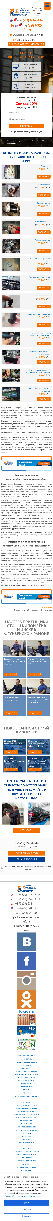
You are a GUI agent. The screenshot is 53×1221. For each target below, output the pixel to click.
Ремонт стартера (43, 184)
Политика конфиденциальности (26, 1096)
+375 (28, 895)
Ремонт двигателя (26, 1102)
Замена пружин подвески (26, 1167)
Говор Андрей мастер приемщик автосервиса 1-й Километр (14, 661)
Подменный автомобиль (27, 1112)
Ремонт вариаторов (26, 1143)
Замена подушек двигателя (26, 1127)
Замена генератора (43, 240)
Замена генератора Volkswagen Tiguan (36, 744)
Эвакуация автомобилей (27, 1161)
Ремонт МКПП (26, 1149)
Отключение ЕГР (26, 1170)
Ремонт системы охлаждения (26, 1109)
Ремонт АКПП (26, 1133)
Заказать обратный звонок (26, 44)
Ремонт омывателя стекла (40, 296)
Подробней (11, 674)
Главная (3, 141)
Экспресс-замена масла (26, 1078)
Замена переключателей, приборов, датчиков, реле (40, 334)
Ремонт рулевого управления (26, 1071)
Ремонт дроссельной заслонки (26, 1130)
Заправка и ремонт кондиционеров (26, 1152)
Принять (26, 1203)
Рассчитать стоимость (26, 853)
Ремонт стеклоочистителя (40, 277)
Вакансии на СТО (26, 1093)
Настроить (26, 1209)
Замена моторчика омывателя (38, 314)
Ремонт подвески (26, 1065)
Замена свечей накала (26, 1121)
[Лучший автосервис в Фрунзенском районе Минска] (26, 891)
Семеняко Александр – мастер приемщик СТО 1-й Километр (38, 700)
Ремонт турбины (27, 1084)
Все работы (26, 830)
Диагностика (26, 1059)
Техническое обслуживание (26, 1062)
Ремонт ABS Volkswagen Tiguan (14, 762)
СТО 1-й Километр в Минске (19, 13)
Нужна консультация (26, 859)
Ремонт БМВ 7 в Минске (14, 743)
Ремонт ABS (46, 166)
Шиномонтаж (27, 1158)
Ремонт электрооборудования (26, 1075)
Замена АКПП (26, 1139)
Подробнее (43, 176)
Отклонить (26, 1216)
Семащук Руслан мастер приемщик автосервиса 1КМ (37, 661)
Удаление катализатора (26, 1081)
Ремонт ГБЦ (26, 1164)
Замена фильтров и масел (26, 1155)
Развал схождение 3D (26, 1068)
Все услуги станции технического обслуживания (24, 141)
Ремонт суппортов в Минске (26, 1118)
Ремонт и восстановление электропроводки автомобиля (38, 371)
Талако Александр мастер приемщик (11, 698)
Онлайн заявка (26, 1087)
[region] (26, 1197)
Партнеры (26, 1090)
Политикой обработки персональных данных (23, 1196)
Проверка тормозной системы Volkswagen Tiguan (37, 763)
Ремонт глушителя (26, 1124)
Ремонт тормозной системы (26, 1105)
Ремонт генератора (43, 222)
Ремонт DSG (26, 1136)
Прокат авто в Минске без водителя (26, 1115)
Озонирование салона (26, 1056)
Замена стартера (44, 203)
